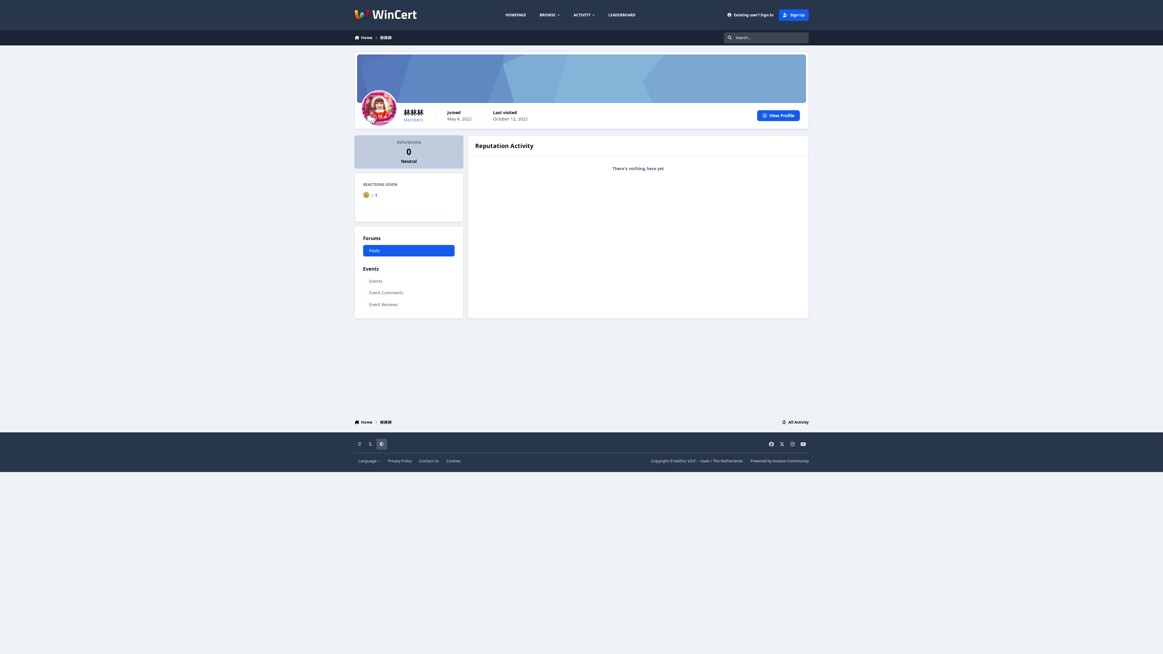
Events (376, 281)
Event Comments (386, 293)
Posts (374, 250)
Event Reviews (383, 304)
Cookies (453, 461)
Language (367, 461)
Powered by (779, 461)
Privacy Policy (400, 461)
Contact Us (429, 461)
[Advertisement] (581, 367)
